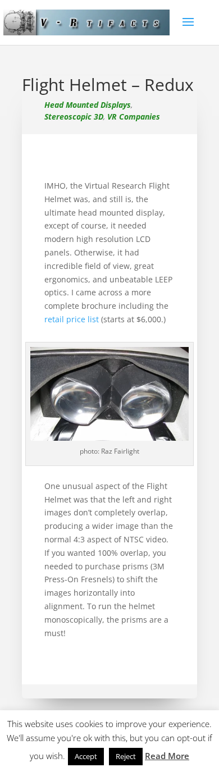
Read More (167, 755)
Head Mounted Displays (87, 104)
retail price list (71, 319)
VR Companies (133, 116)
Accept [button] (86, 756)
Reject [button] (126, 756)
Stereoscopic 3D (73, 116)
